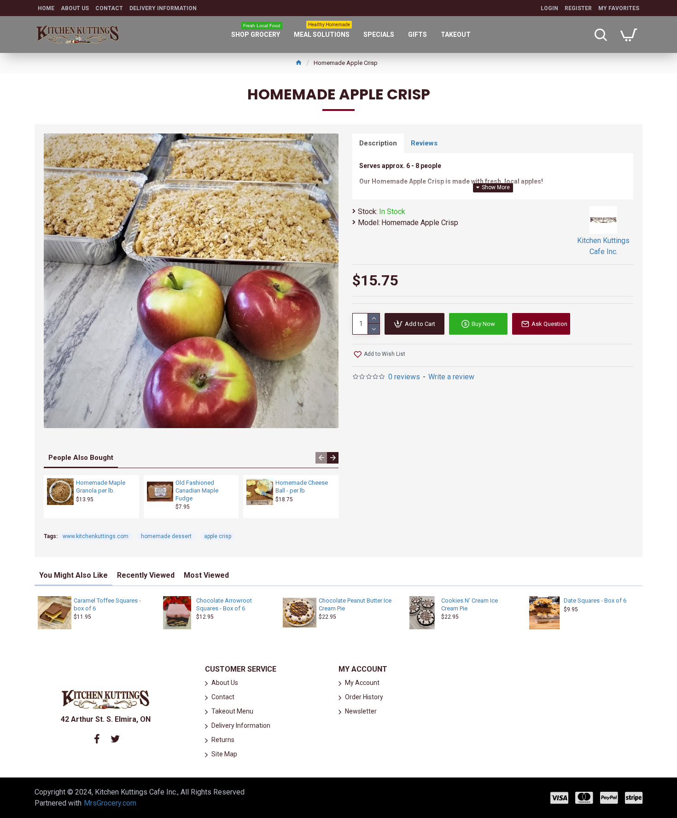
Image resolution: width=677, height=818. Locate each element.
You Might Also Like (73, 575)
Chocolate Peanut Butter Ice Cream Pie (355, 604)
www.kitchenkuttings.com (95, 536)
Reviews (424, 143)
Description (378, 143)
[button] (321, 458)
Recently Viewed (146, 575)
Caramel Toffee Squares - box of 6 (107, 604)
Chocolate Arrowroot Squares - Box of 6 (224, 604)
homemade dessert (166, 536)
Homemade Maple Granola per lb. (100, 486)
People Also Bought (80, 457)
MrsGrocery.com (110, 803)
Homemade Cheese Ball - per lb (301, 486)
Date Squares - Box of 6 (595, 600)
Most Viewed (206, 575)
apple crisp (217, 536)
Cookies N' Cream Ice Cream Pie (469, 604)
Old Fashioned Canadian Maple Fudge (196, 490)
